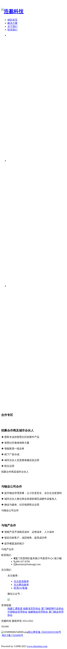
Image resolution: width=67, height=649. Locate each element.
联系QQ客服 (20, 588)
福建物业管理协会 (38, 611)
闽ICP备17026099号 (12, 635)
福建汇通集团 (14, 608)
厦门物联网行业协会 (52, 608)
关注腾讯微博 (21, 584)
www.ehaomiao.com (37, 646)
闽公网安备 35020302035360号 (44, 632)
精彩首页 (12, 19)
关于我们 (12, 26)
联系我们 (12, 29)
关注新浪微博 (21, 581)
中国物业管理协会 (17, 611)
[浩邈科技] (12, 11)
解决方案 (12, 23)
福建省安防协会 (32, 608)
